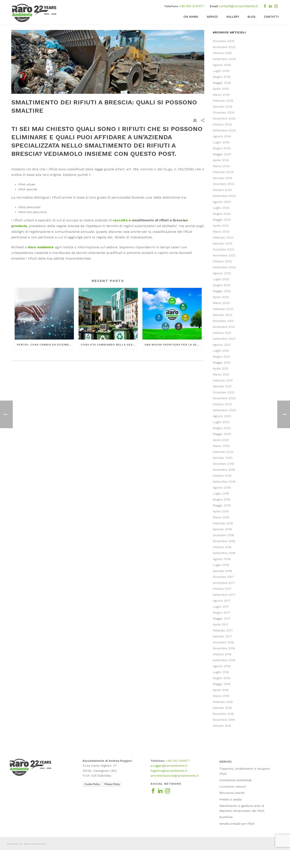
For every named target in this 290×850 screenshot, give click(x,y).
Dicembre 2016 (223, 642)
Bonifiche (226, 817)
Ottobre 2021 (222, 332)
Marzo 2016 (221, 696)
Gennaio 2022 (222, 315)
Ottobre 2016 (222, 654)
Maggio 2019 (222, 505)
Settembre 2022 (224, 267)
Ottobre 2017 (222, 588)
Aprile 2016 (220, 690)
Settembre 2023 (224, 196)
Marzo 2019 (221, 517)
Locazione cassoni (232, 786)
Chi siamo (190, 16)
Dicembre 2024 (223, 112)
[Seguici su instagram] (167, 791)
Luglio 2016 (221, 672)
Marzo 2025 (221, 94)
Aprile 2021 (220, 368)
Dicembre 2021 (223, 321)
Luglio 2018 (221, 565)
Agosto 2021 (221, 344)
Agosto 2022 (222, 273)
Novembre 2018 (224, 541)
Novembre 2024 (224, 118)
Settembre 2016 (224, 660)
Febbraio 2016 (223, 702)
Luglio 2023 (221, 207)
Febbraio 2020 (223, 451)
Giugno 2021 (221, 356)
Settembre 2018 (224, 553)
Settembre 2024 (224, 130)
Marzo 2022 (221, 303)
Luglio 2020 (221, 422)
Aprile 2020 (221, 440)
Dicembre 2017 (223, 577)
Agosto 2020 (222, 416)
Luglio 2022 (221, 279)
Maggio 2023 (222, 219)
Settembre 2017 (224, 594)
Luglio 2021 (221, 350)
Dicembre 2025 (223, 41)
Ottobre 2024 (222, 124)
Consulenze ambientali (235, 780)
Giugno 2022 (222, 285)
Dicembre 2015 (223, 713)
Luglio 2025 (221, 70)
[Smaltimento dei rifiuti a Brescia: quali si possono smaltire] (107, 62)
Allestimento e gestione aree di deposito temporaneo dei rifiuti (241, 808)
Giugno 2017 (221, 612)
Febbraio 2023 (223, 237)
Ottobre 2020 (222, 404)
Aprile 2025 (221, 88)
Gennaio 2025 (222, 106)
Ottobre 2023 (222, 190)
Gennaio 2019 (222, 529)
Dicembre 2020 (224, 392)
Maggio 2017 (222, 618)
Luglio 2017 (221, 606)
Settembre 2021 (224, 338)
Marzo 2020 (221, 446)
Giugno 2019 (221, 499)
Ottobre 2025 (222, 53)
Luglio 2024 (221, 142)
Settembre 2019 (224, 481)
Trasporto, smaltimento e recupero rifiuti (244, 771)
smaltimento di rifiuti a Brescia (159, 220)
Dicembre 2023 (223, 184)
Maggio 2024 (222, 154)
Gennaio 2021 (222, 386)
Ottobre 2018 (222, 547)
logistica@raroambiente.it (169, 770)
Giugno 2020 (222, 428)
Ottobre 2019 (222, 475)
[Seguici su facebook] (153, 791)
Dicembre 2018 (223, 535)
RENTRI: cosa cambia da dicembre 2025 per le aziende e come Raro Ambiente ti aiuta (45, 344)
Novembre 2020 (224, 398)
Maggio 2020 (222, 434)
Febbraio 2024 (223, 172)
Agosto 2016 (222, 666)
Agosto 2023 (222, 201)
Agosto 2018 (222, 559)
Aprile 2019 (220, 511)
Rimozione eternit (232, 793)
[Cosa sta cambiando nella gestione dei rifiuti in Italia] (108, 314)
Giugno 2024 (222, 148)
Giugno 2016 (221, 678)
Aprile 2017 (220, 624)
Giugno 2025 (222, 76)
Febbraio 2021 (223, 380)
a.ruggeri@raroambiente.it (169, 765)
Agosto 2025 (222, 65)
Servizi (212, 16)
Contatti (271, 16)
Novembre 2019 (224, 469)
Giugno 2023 (222, 213)
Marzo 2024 (221, 166)
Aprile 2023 (221, 225)
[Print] (195, 120)
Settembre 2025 (224, 59)
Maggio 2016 (222, 684)
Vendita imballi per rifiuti (236, 823)
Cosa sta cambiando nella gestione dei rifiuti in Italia (109, 344)
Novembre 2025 (224, 47)
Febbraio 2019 (223, 523)
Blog (251, 16)
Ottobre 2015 (222, 725)
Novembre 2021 (224, 326)
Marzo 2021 (221, 374)
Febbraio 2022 (223, 309)
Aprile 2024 (221, 160)
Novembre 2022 (224, 255)
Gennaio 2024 (222, 178)
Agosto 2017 (222, 600)
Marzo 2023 (221, 231)
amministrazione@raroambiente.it (175, 775)
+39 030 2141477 (191, 6)
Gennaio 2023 (222, 243)
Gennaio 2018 (222, 571)
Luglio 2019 (221, 493)
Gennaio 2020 (222, 457)
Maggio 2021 (221, 362)
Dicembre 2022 (223, 249)
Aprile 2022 (221, 297)
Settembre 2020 (224, 410)
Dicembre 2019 (223, 463)
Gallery (232, 16)
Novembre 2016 (224, 648)
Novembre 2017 (224, 582)
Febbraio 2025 (223, 100)
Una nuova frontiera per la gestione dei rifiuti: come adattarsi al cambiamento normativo (173, 344)
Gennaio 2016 (222, 707)
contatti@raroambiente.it (238, 6)
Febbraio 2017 (223, 630)
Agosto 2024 (222, 136)
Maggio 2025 (222, 82)
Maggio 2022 (222, 291)
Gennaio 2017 (222, 636)
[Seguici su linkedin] (160, 791)
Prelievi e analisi (230, 799)
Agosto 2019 (222, 487)
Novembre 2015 (224, 719)
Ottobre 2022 (222, 261)
